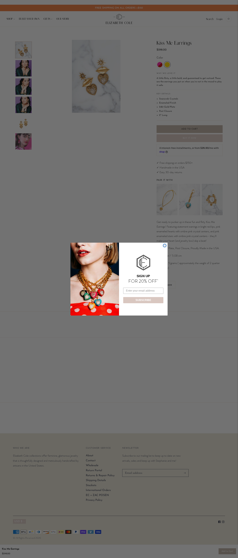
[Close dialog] (164, 245)
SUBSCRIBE (143, 300)
